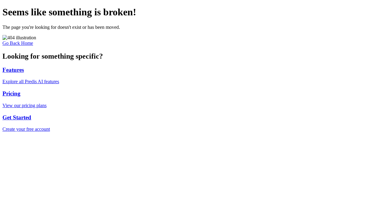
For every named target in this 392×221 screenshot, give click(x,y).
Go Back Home (17, 43)
